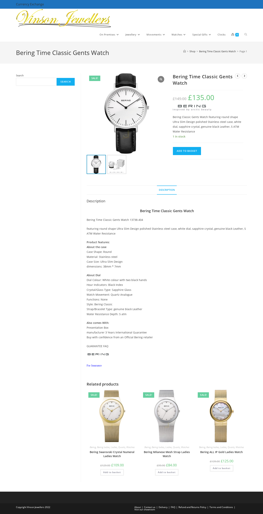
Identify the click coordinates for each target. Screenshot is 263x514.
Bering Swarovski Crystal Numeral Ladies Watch (112, 454)
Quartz (121, 447)
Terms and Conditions (221, 507)
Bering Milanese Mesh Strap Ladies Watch (167, 454)
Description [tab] (167, 190)
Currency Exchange (30, 4)
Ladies (114, 447)
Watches (130, 447)
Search (20, 75)
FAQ (173, 507)
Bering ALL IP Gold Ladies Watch (221, 452)
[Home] (184, 51)
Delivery (163, 507)
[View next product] (244, 76)
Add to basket (187, 151)
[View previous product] (237, 76)
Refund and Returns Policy (192, 507)
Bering (93, 447)
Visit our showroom (144, 509)
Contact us (149, 507)
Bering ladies (103, 447)
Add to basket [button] (112, 472)
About (137, 507)
